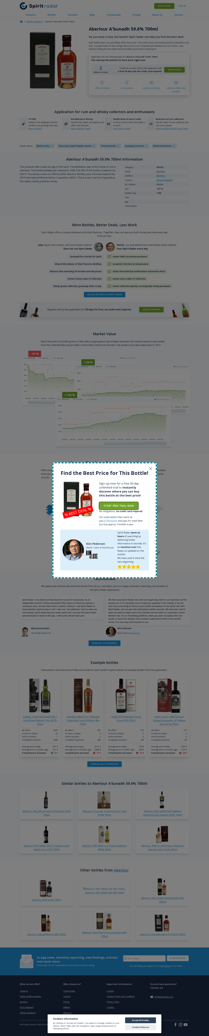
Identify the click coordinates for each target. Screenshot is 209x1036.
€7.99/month (110, 520)
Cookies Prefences (140, 1027)
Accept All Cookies (140, 1020)
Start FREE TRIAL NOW (119, 505)
